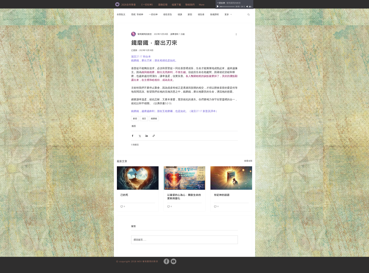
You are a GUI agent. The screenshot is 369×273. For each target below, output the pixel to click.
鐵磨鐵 (154, 118)
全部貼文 (121, 14)
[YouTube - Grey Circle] (173, 261)
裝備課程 (214, 14)
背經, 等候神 (137, 14)
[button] (176, 4)
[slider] (250, 6)
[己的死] (138, 178)
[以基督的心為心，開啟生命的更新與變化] (184, 178)
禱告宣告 (167, 14)
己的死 (124, 195)
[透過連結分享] (153, 135)
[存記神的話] (231, 178)
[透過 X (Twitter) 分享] (139, 135)
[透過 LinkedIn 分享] (146, 135)
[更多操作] (236, 34)
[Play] (218, 6)
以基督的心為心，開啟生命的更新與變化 (184, 196)
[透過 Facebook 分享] (132, 135)
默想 (190, 14)
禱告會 (201, 14)
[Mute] (247, 6)
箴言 (144, 118)
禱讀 (180, 14)
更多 (227, 14)
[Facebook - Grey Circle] (166, 261)
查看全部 (248, 161)
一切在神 (153, 14)
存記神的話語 (221, 195)
